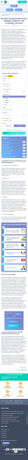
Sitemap (21, 402)
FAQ (12, 402)
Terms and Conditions (5, 429)
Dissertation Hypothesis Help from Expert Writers (10, 417)
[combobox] (14, 91)
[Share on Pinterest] (25, 370)
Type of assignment (6, 89)
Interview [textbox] (7, 91)
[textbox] (15, 115)
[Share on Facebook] (19, 370)
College (6, 98)
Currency (4, 78)
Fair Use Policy (4, 437)
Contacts (16, 402)
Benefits (11, 400)
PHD (6, 104)
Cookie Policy (4, 435)
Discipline (4, 112)
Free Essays (8, 402)
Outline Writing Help (5, 422)
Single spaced (8, 125)
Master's (6, 102)
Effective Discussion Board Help (7, 415)
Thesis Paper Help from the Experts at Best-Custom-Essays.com (13, 411)
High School (7, 96)
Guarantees (16, 400)
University (7, 100)
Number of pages (5, 118)
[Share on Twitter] (22, 370)
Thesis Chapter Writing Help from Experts (9, 419)
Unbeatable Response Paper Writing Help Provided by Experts (12, 413)
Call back (14, 6)
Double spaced (19, 125)
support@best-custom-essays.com (14, 318)
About (2, 400)
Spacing (3, 123)
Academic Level (5, 94)
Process (21, 400)
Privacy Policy (4, 431)
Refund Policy (4, 433)
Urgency (3, 107)
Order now (22, 2)
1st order (8, 76)
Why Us (6, 400)
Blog (26, 400)
